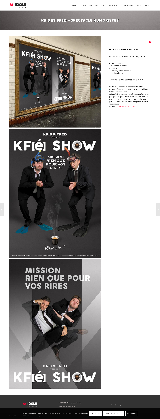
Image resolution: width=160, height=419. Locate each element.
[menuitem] (75, 5)
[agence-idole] (18, 5)
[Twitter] (120, 405)
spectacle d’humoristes (127, 106)
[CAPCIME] (2, 209)
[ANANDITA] (158, 209)
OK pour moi (95, 413)
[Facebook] (111, 405)
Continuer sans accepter (114, 413)
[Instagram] (115, 405)
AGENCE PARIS (64, 403)
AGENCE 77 (63, 406)
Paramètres (131, 413)
